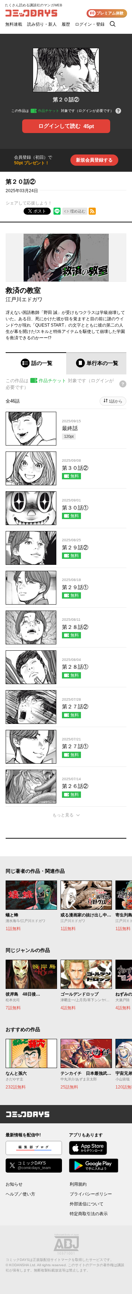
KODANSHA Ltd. (22, 1265)
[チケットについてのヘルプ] (118, 111)
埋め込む (78, 211)
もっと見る (63, 815)
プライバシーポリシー (91, 1194)
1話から (115, 401)
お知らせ (14, 1184)
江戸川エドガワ (24, 299)
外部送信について (86, 1203)
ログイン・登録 (90, 24)
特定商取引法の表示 (89, 1213)
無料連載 (13, 24)
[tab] (36, 363)
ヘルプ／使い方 (20, 1194)
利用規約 (78, 1184)
